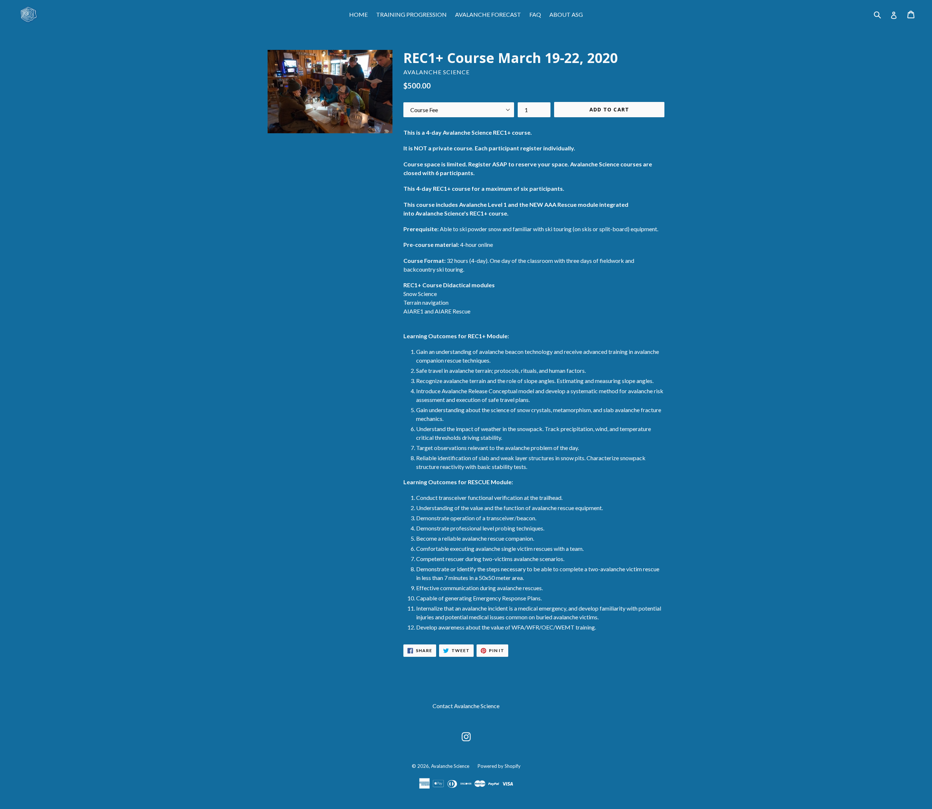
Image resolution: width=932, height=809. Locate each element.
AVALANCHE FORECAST (488, 14)
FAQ (535, 14)
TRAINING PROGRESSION (411, 14)
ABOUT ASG (566, 14)
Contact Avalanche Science (466, 705)
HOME (358, 14)
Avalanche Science (450, 766)
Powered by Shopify (499, 766)
